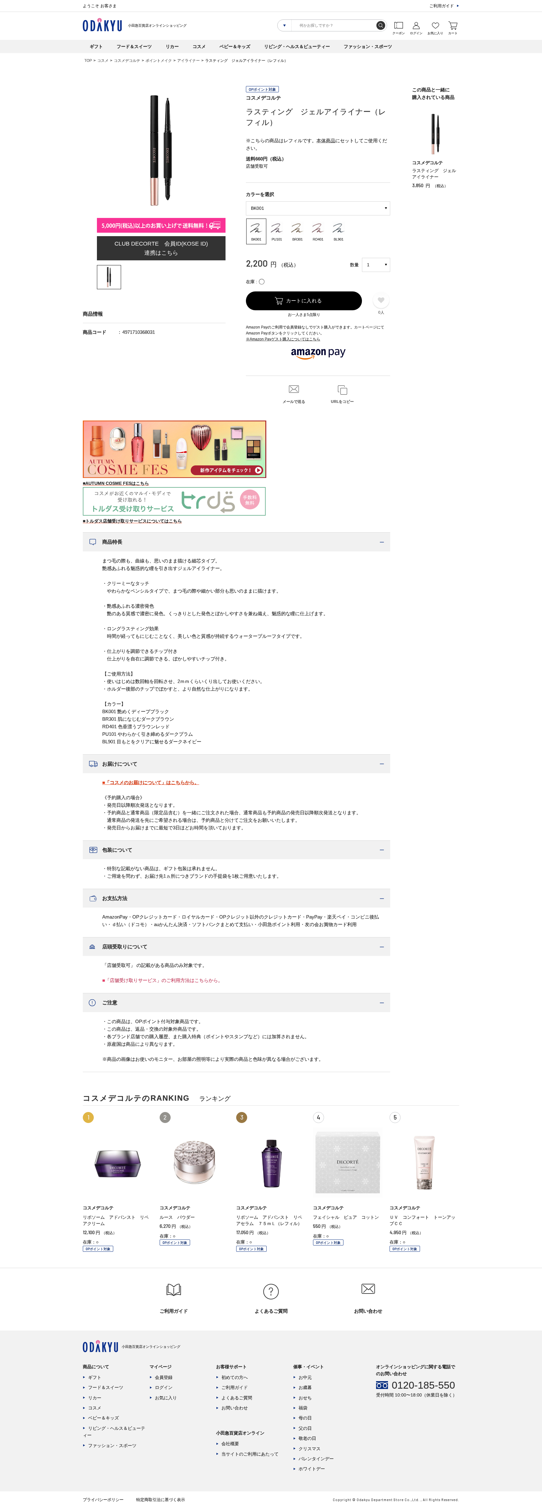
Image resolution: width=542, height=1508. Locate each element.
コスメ (199, 46)
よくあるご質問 (236, 1397)
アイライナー (188, 60)
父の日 (305, 1428)
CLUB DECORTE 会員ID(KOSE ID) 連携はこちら (161, 248)
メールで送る (294, 401)
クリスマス (310, 1448)
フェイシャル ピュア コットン (346, 1217)
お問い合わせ (234, 1407)
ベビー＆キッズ (235, 46)
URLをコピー (342, 401)
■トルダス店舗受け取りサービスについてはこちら (132, 520)
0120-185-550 (423, 1385)
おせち (305, 1397)
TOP (88, 60)
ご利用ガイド (441, 6)
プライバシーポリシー (103, 1499)
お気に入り (166, 1397)
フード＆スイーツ (134, 46)
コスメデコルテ (127, 60)
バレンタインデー (316, 1458)
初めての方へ (234, 1377)
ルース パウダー (177, 1217)
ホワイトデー (312, 1468)
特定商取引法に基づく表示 (160, 1499)
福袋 (303, 1407)
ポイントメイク (159, 60)
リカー (172, 46)
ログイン (164, 1387)
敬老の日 (307, 1438)
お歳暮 (305, 1387)
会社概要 (230, 1443)
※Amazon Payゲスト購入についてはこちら (283, 339)
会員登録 (164, 1377)
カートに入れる (304, 300)
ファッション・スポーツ (368, 46)
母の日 (305, 1417)
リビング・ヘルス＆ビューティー (297, 46)
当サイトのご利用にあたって (250, 1453)
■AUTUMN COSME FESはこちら (116, 483)
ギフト (96, 46)
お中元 (305, 1377)
